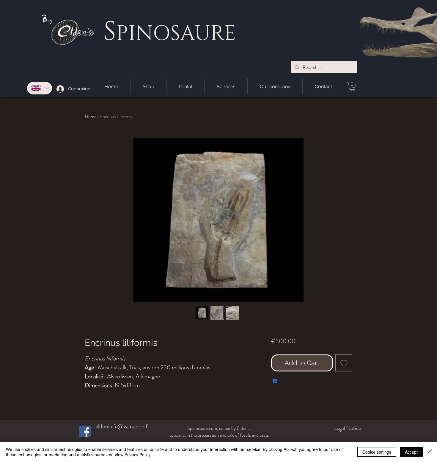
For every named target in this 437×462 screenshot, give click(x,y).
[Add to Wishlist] (343, 362)
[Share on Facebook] (275, 381)
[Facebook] (85, 431)
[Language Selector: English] (39, 88)
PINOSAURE (176, 34)
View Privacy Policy (132, 455)
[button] (352, 86)
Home (90, 116)
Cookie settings (376, 452)
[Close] (429, 452)
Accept (411, 452)
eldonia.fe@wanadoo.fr (122, 426)
